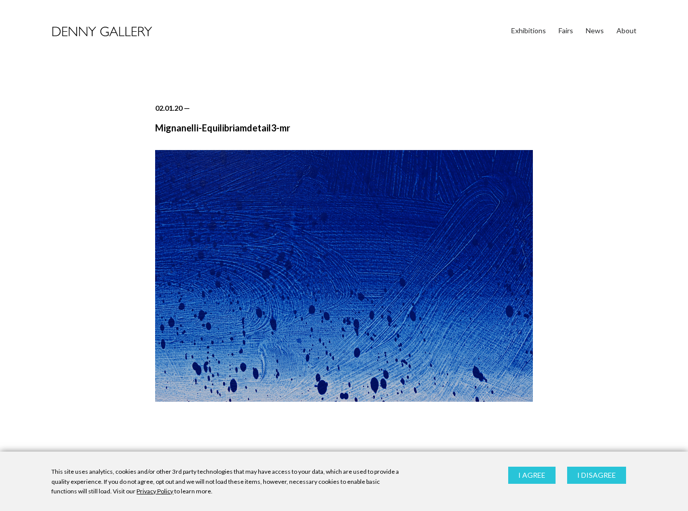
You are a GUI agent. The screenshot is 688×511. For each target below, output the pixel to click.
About (626, 30)
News (595, 30)
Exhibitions (528, 30)
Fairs (566, 30)
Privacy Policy (154, 491)
